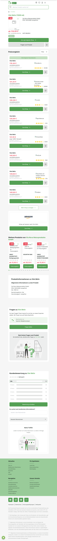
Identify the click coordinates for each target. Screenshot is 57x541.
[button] (45, 2)
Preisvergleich (15, 266)
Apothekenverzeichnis (13, 482)
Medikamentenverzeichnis (13, 488)
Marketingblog (33, 468)
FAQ (9, 472)
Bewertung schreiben (28, 404)
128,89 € (13, 119)
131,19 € (13, 137)
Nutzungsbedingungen (28, 504)
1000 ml (11, 36)
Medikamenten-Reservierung (14, 467)
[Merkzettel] (39, 2)
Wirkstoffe (10, 489)
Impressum (11, 504)
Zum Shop (25, 72)
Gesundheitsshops (12, 484)
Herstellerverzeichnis (12, 486)
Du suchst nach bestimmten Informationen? (22, 409)
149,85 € (13, 174)
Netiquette (38, 504)
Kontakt (10, 474)
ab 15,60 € (13, 262)
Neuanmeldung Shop (34, 467)
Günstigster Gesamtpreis (28, 58)
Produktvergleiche (12, 493)
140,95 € (13, 155)
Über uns (10, 465)
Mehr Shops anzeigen (27, 207)
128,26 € (13, 100)
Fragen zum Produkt (26, 45)
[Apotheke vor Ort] (36, 2)
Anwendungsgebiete (12, 491)
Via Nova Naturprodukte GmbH (31, 18)
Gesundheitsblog (11, 468)
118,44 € (13, 63)
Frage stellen (28, 327)
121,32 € (13, 82)
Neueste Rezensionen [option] (17, 419)
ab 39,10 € (27, 262)
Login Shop (32, 465)
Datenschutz (18, 504)
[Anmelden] (42, 2)
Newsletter (10, 470)
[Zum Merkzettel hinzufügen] (18, 19)
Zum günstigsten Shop (27, 40)
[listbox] (29, 419)
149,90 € (13, 192)
